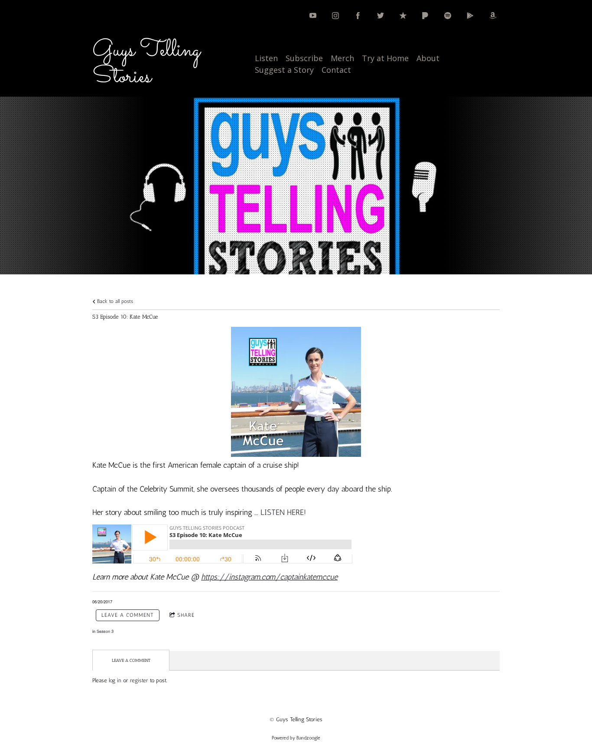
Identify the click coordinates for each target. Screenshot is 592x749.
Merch (342, 58)
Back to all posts (114, 301)
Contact (336, 70)
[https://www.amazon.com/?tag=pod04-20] (492, 15)
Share (186, 615)
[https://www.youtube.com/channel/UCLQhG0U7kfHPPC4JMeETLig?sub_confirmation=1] (312, 15)
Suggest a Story (284, 70)
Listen (266, 58)
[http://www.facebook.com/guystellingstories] (358, 15)
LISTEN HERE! (283, 512)
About (427, 58)
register (139, 680)
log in (115, 680)
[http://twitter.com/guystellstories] (380, 15)
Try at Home (385, 58)
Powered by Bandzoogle (296, 738)
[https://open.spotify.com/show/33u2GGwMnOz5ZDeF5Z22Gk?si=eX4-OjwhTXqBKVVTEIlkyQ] (447, 15)
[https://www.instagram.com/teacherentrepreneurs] (335, 15)
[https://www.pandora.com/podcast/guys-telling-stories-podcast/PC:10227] (425, 15)
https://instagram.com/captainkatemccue (269, 577)
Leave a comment (127, 615)
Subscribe (304, 58)
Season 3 (105, 631)
